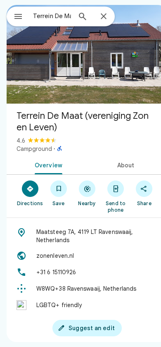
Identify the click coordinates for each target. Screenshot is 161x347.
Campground (34, 149)
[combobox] (52, 16)
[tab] (46, 164)
